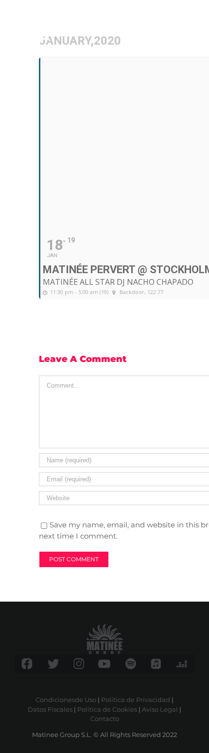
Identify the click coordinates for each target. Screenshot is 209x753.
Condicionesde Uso (65, 700)
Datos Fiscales (50, 709)
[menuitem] (169, 23)
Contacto (104, 718)
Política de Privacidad (135, 700)
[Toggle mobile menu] (189, 23)
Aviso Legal (160, 709)
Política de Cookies (107, 709)
